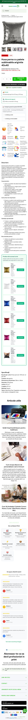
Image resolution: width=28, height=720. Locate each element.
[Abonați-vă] (25, 669)
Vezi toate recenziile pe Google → (14, 641)
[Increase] (10, 79)
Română (5, 708)
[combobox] (14, 11)
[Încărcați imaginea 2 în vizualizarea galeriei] (9, 49)
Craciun (13, 15)
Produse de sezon (5, 15)
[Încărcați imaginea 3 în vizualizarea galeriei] (14, 49)
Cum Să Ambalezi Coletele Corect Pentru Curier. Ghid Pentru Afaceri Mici (14, 508)
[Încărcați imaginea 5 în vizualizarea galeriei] (25, 49)
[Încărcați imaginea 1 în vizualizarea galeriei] (3, 49)
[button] (26, 6)
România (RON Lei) (8, 703)
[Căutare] (2, 11)
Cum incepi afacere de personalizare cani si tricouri (14, 466)
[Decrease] (3, 79)
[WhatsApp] (25, 711)
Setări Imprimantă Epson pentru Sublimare (14, 429)
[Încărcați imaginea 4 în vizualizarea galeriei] (20, 49)
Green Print (11, 718)
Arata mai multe (14, 522)
